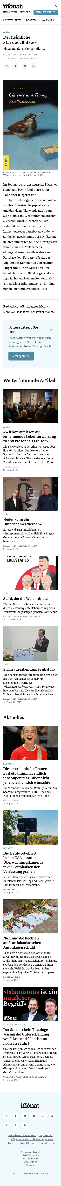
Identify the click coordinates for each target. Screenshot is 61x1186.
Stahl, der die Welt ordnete (25, 598)
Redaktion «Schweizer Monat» (21, 55)
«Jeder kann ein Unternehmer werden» (22, 521)
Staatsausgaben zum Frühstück (29, 669)
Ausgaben (26, 12)
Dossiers (31, 20)
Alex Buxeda (10, 467)
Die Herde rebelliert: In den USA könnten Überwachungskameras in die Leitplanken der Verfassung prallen (23, 862)
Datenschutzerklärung (21, 1143)
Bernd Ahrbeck (12, 977)
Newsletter (10, 12)
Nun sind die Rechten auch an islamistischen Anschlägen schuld (22, 943)
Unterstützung (46, 1143)
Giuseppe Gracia (12, 1077)
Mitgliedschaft (45, 12)
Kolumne (8, 764)
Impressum (46, 1135)
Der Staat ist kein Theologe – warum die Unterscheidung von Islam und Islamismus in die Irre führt (27, 1037)
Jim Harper (9, 890)
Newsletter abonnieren (22, 1135)
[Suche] (56, 6)
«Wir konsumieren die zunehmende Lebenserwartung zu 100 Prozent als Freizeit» (29, 436)
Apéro (6, 32)
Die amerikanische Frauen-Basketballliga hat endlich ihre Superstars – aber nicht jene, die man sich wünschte (26, 776)
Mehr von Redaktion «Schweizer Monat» (28, 312)
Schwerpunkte (12, 20)
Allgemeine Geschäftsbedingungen (32, 1139)
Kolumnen (48, 20)
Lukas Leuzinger (37, 1077)
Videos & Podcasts (14, 1025)
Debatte (8, 848)
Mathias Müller (12, 801)
